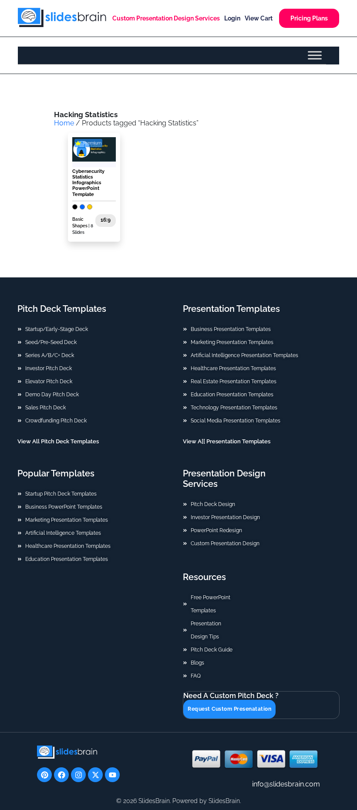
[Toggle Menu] (315, 55)
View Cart (259, 18)
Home (64, 123)
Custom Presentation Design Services (166, 18)
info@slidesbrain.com (286, 784)
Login (232, 18)
